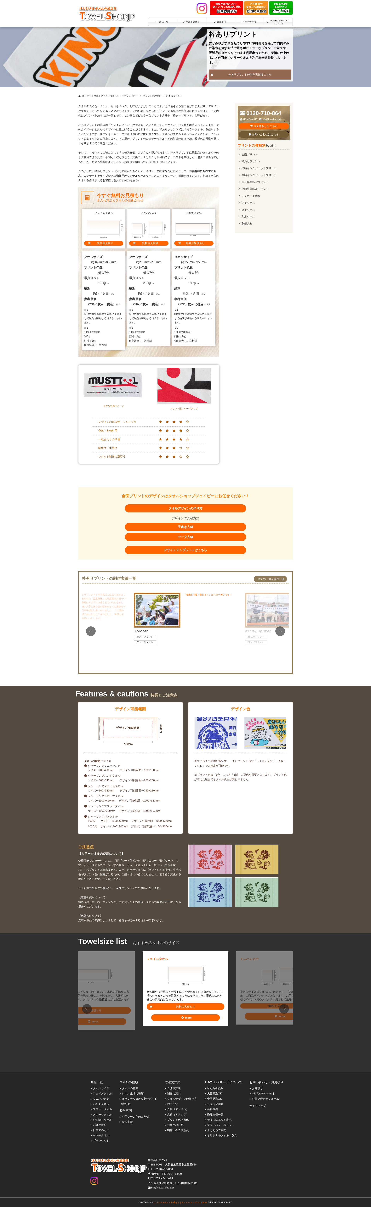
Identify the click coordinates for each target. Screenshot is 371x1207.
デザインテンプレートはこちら (185, 550)
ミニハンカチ (262, 959)
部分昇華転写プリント (255, 182)
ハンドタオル (101, 1103)
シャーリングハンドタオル (104, 775)
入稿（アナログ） (178, 1114)
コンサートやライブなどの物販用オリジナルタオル (115, 175)
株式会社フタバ (157, 1160)
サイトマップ (257, 1105)
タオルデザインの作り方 (185, 508)
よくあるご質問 (216, 1130)
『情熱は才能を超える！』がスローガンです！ (207, 594)
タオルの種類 (130, 1088)
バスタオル (99, 1124)
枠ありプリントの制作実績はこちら (249, 74)
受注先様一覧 (215, 1114)
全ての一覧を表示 (268, 578)
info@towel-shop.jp (271, 119)
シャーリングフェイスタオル (105, 785)
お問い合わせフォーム (265, 1098)
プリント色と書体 (178, 1119)
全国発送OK (214, 1098)
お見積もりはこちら (265, 126)
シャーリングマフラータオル (105, 806)
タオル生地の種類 (133, 1093)
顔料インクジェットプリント (259, 175)
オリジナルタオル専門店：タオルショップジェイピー (110, 96)
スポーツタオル (102, 1114)
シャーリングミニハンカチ (104, 765)
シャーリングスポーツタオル (105, 795)
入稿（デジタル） (178, 1109)
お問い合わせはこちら (265, 134)
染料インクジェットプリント (259, 168)
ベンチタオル (101, 1135)
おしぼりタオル (102, 1119)
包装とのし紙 (175, 1124)
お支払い (172, 1103)
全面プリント (250, 154)
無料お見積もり (185, 1006)
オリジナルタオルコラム (222, 1135)
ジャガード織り (251, 195)
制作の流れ (174, 1093)
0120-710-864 (263, 113)
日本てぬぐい (101, 1130)
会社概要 (212, 1109)
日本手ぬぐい (75, 959)
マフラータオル (102, 1109)
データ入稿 (185, 537)
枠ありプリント (251, 161)
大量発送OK (214, 1093)
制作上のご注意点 (178, 1130)
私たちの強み (215, 1088)
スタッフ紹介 (215, 1103)
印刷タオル (248, 216)
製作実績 (127, 1121)
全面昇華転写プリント (255, 188)
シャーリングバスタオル (103, 816)
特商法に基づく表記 (219, 1119)
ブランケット (101, 1140)
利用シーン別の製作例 (135, 1116)
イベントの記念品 (157, 171)
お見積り (257, 1088)
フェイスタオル (145, 642)
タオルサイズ (101, 1088)
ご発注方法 (174, 1088)
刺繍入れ (247, 223)
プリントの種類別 (152, 96)
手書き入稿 (185, 526)
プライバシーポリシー (220, 1124)
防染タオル (248, 202)
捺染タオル (248, 209)
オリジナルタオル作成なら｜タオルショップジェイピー (180, 1202)
